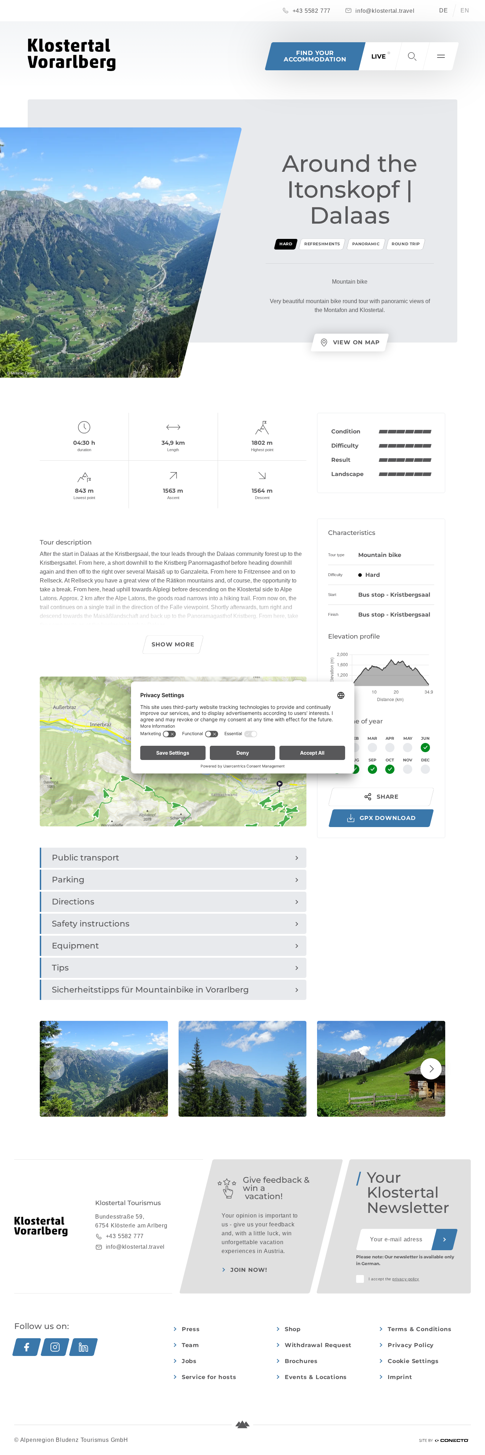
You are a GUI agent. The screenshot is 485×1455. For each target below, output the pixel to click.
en (465, 10)
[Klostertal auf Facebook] (26, 1347)
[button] (412, 56)
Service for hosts (209, 1377)
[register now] (444, 1239)
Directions (73, 902)
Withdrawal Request (318, 1345)
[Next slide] (431, 1068)
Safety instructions (91, 924)
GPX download (388, 818)
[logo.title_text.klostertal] (71, 55)
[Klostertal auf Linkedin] (83, 1347)
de (443, 10)
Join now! (248, 1270)
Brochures (301, 1361)
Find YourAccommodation (315, 56)
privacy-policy (405, 1279)
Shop (293, 1329)
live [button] (378, 56)
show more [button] (173, 644)
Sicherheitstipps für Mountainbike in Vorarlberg (150, 990)
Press (191, 1329)
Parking (68, 880)
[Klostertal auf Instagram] (55, 1347)
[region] (173, 819)
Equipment (75, 946)
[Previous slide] (54, 1068)
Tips (60, 968)
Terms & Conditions (419, 1329)
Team (190, 1345)
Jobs (189, 1361)
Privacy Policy (411, 1345)
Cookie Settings (413, 1361)
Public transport (85, 858)
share (388, 796)
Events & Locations (316, 1377)
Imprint (400, 1377)
